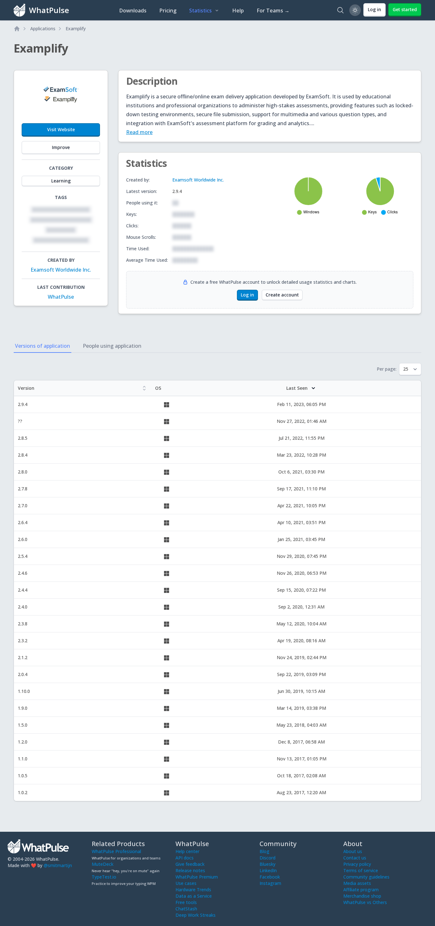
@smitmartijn (58, 865)
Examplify (76, 28)
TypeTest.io (104, 877)
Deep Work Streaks (195, 915)
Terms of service (360, 870)
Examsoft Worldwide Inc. (61, 269)
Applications (42, 28)
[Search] (340, 10)
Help (238, 10)
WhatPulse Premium (196, 877)
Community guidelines (366, 877)
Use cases (185, 883)
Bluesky (267, 864)
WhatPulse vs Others (365, 902)
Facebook (270, 877)
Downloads (132, 10)
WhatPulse (61, 296)
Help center (187, 851)
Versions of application (42, 345)
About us (352, 851)
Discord (267, 858)
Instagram (270, 883)
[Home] (17, 28)
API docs (184, 858)
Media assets (357, 883)
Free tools (186, 902)
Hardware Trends (193, 890)
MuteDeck (102, 864)
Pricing (167, 10)
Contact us (354, 858)
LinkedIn (268, 870)
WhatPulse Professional (116, 851)
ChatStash (186, 909)
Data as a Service (193, 896)
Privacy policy (357, 864)
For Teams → (273, 10)
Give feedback (189, 864)
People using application (112, 345)
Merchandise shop (362, 896)
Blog (264, 851)
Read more (139, 132)
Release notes (190, 870)
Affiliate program (361, 890)
